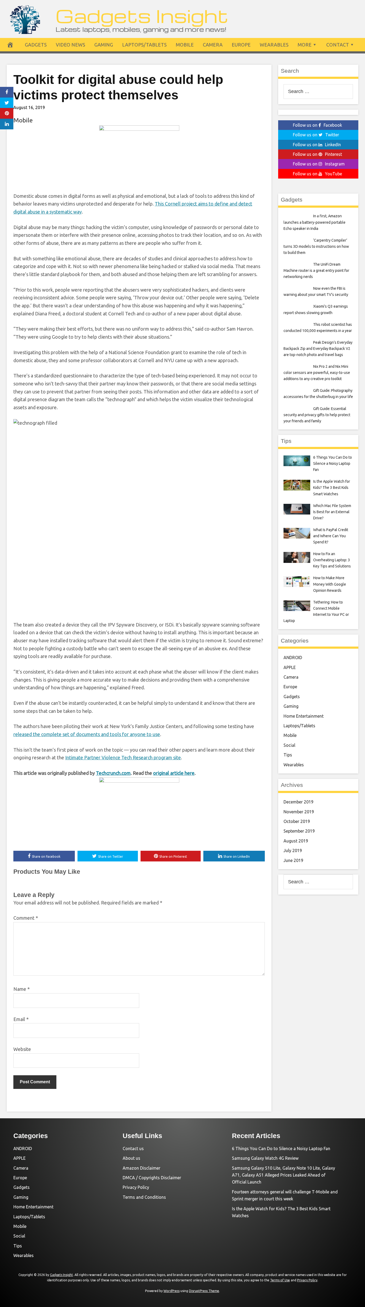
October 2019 (297, 821)
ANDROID (293, 657)
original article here (174, 773)
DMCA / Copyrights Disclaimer (152, 1177)
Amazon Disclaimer (141, 1168)
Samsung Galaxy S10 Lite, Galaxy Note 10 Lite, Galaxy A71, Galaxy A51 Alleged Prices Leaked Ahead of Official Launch (283, 1175)
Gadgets (36, 44)
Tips (288, 754)
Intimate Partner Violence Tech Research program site (123, 757)
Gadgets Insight (142, 15)
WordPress (172, 1291)
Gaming (103, 44)
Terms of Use (280, 1280)
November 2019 (299, 811)
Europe (241, 44)
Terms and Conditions (144, 1197)
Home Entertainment (304, 716)
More (305, 44)
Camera (213, 44)
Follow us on (317, 125)
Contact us (133, 1148)
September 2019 (299, 831)
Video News (70, 44)
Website (22, 1049)
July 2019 (293, 850)
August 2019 (296, 840)
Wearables (274, 44)
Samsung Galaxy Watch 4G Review (265, 1158)
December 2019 (298, 801)
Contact (337, 44)
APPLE (290, 667)
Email (21, 1019)
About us (131, 1158)
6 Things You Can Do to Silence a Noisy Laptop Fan (281, 1148)
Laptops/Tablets (144, 44)
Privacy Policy (136, 1187)
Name (21, 989)
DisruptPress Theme (204, 1291)
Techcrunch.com (113, 773)
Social (289, 745)
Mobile (185, 44)
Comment (25, 918)
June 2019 (293, 860)
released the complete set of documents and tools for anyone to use (86, 734)
